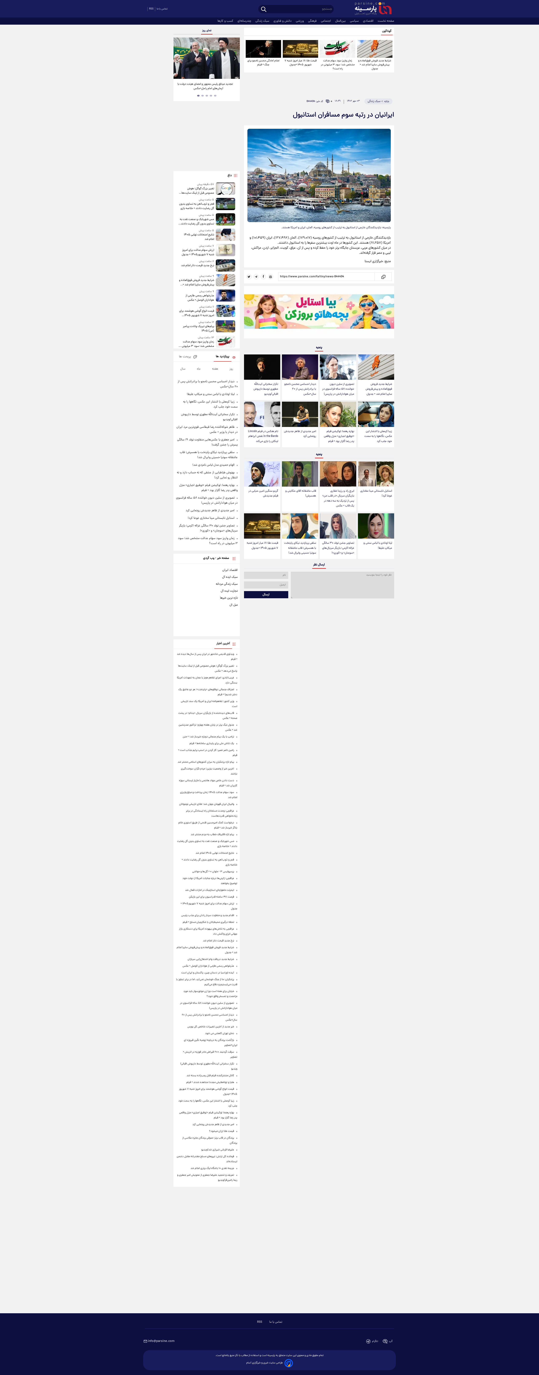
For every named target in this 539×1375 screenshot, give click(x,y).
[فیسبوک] (263, 276)
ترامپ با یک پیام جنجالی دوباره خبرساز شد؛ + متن (208, 737)
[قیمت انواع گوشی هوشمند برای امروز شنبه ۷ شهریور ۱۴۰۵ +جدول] (225, 311)
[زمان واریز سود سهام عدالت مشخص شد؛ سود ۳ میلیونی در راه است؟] (337, 49)
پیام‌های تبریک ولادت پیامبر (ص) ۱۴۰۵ (198, 328)
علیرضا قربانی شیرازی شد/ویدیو (217, 1150)
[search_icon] (263, 9)
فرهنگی (313, 21)
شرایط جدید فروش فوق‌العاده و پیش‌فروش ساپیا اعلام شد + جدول (374, 65)
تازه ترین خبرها (229, 598)
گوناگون (387, 31)
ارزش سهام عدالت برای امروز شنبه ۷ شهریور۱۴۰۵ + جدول (198, 252)
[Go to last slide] (178, 58)
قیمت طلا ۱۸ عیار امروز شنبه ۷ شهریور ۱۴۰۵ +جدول (300, 63)
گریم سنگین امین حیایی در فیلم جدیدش (263, 493)
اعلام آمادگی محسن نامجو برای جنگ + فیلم (263, 63)
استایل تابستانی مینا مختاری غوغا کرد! (376, 493)
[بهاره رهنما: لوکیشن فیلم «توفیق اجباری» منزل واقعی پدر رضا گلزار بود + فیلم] (338, 414)
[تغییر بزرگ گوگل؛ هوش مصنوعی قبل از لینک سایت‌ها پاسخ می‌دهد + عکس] (225, 188)
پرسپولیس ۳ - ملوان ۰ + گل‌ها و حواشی (213, 872)
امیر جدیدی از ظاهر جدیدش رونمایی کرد (300, 434)
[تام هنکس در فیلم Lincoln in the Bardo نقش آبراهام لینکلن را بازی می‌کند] (262, 414)
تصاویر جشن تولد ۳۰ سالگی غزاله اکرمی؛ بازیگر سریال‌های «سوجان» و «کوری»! (338, 548)
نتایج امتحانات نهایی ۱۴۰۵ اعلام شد (199, 237)
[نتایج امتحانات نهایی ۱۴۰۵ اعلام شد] (225, 235)
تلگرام (375, 1341)
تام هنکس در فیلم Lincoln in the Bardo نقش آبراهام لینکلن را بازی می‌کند (263, 436)
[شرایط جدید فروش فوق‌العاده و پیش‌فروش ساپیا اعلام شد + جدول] (374, 49)
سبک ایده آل (230, 577)
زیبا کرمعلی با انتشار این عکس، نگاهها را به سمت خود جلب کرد (378, 436)
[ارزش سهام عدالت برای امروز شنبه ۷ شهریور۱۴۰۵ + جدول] (225, 250)
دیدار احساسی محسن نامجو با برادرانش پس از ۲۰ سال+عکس (300, 389)
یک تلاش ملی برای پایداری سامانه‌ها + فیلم (211, 744)
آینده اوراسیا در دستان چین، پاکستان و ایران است (207, 973)
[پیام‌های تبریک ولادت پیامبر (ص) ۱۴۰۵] (225, 326)
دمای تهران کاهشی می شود (219, 1034)
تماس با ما (162, 9)
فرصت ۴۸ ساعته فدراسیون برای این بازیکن (211, 897)
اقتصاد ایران (230, 570)
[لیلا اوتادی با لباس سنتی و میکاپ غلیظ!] (376, 526)
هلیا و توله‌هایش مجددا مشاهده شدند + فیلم (210, 1082)
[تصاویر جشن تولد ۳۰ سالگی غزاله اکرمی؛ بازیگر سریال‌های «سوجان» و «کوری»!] (338, 526)
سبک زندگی (262, 21)
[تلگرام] (256, 276)
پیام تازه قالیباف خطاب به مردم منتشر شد (212, 835)
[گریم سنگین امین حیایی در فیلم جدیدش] (262, 474)
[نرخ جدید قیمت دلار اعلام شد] (225, 265)
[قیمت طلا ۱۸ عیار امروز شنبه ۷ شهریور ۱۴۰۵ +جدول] (300, 49)
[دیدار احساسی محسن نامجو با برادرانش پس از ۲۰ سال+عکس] (300, 367)
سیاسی (355, 21)
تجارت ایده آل (229, 591)
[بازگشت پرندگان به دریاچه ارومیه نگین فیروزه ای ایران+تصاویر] (206, 58)
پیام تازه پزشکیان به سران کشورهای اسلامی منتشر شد (206, 762)
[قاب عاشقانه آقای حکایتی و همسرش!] (300, 474)
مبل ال (233, 605)
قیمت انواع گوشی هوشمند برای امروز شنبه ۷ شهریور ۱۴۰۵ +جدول (196, 313)
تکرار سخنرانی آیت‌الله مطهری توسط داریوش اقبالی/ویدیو (265, 389)
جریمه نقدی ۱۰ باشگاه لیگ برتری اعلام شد (212, 1168)
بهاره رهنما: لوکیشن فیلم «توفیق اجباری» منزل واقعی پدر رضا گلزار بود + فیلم (339, 436)
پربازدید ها (222, 356)
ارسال (266, 594)
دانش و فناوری (283, 21)
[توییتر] (249, 276)
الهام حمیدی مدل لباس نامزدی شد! (213, 465)
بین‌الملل (341, 21)
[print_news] (270, 276)
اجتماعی (326, 21)
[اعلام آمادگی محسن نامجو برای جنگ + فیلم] (263, 49)
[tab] (215, 96)
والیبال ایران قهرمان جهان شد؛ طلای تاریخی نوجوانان (206, 804)
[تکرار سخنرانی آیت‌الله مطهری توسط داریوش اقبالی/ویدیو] (262, 367)
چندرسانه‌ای (244, 21)
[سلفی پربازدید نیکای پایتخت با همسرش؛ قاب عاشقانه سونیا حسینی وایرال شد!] (300, 526)
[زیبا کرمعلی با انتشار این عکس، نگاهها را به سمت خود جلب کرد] (376, 414)
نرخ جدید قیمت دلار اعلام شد (197, 265)
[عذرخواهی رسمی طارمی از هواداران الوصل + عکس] (225, 296)
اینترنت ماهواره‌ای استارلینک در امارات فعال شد (209, 890)
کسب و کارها (225, 21)
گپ (391, 1341)
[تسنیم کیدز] (319, 313)
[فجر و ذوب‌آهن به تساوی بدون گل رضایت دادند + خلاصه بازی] (225, 204)
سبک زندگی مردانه (227, 584)
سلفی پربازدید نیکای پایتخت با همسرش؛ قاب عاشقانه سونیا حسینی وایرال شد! (300, 548)
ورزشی (300, 21)
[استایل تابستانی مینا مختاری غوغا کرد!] (376, 474)
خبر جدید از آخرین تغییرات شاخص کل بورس (210, 1027)
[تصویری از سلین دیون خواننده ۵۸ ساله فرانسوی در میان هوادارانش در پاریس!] (338, 367)
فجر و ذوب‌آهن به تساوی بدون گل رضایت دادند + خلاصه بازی (196, 206)
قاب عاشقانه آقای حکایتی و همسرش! (300, 493)
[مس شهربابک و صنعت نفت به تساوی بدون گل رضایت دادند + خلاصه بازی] (225, 219)
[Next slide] (235, 58)
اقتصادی (368, 21)
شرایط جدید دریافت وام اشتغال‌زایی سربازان (211, 959)
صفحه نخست (386, 21)
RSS (151, 9)
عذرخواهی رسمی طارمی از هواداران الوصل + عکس (199, 298)
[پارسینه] (371, 9)
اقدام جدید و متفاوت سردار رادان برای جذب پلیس (207, 916)
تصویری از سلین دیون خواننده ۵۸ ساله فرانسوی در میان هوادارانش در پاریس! (338, 389)
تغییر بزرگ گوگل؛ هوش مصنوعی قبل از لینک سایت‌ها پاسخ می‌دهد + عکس (197, 190)
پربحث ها (185, 356)
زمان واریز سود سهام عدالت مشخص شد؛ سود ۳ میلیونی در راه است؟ (338, 65)
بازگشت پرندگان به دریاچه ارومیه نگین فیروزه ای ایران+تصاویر (205, 86)
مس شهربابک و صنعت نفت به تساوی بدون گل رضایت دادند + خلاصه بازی (196, 221)
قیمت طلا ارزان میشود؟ (221, 1131)
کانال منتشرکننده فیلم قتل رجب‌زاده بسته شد (210, 1076)
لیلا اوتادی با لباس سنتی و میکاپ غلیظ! (377, 545)
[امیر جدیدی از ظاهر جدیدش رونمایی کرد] (300, 414)
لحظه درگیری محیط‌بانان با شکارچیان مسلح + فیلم (208, 922)
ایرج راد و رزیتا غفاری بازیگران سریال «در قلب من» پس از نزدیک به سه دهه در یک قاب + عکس (338, 498)
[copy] (383, 276)
